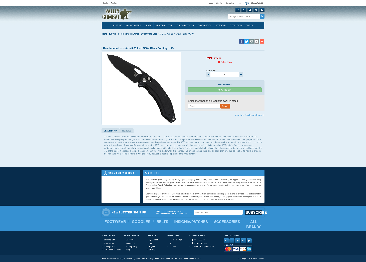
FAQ (128, 249)
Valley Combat (117, 14)
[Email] (256, 41)
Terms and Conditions (112, 249)
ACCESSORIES (227, 221)
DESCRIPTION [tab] (110, 130)
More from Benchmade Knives (249, 115)
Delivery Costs (109, 246)
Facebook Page (176, 239)
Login (105, 3)
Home (210, 3)
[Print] (251, 41)
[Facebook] (241, 41)
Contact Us (230, 3)
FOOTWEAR (115, 221)
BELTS (162, 221)
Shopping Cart (109, 239)
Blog (171, 243)
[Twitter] (246, 41)
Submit (225, 106)
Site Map (152, 249)
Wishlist (219, 3)
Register (114, 3)
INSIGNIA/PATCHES (191, 221)
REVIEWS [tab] (126, 130)
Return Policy (109, 243)
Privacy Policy (131, 246)
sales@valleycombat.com (204, 246)
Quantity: (211, 70)
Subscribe (254, 212)
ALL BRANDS (253, 224)
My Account (153, 239)
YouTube (173, 246)
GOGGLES (141, 221)
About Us (130, 239)
